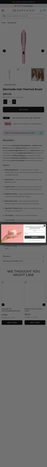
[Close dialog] (44, 226)
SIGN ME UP (34, 237)
